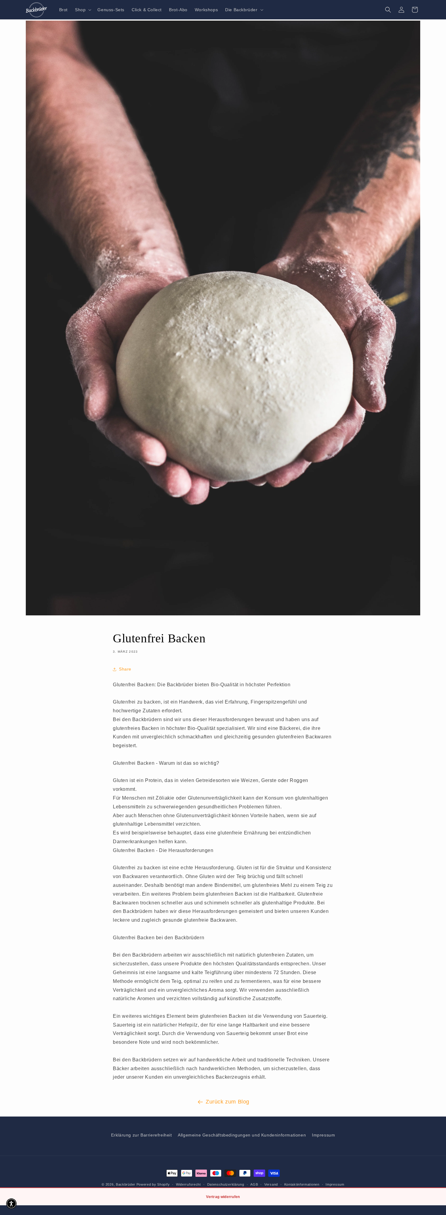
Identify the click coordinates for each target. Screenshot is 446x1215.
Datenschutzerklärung (225, 1184)
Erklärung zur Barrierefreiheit (141, 1135)
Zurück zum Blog (227, 1102)
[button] (82, 9)
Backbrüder (125, 1184)
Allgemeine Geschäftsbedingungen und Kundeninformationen (242, 1135)
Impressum (323, 1135)
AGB (254, 1184)
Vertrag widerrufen (223, 1197)
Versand (271, 1184)
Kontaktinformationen (301, 1184)
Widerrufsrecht (188, 1184)
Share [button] (125, 669)
